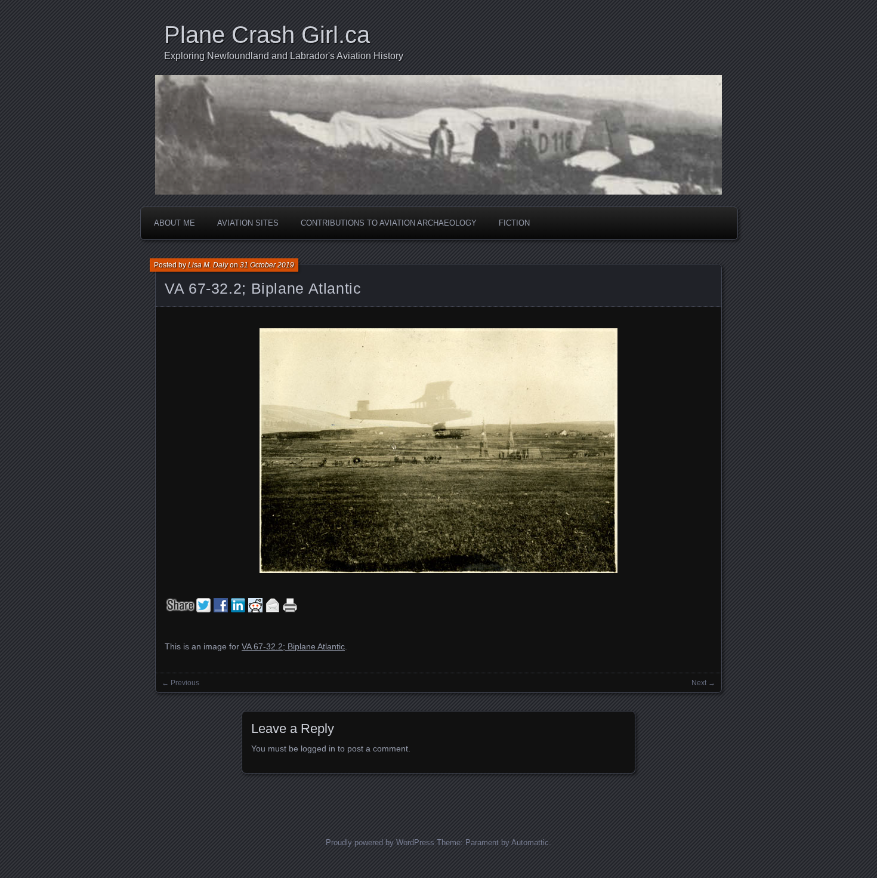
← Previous (180, 683)
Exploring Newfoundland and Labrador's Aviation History (283, 56)
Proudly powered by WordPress (380, 842)
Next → (703, 683)
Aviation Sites (248, 222)
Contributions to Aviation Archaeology (389, 222)
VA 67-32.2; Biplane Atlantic (263, 288)
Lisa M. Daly (208, 265)
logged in (318, 748)
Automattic (530, 842)
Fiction (514, 222)
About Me (174, 222)
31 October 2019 (267, 265)
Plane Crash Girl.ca (267, 34)
